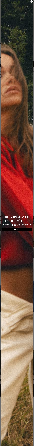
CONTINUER (17, 229)
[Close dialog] (32, 1)
